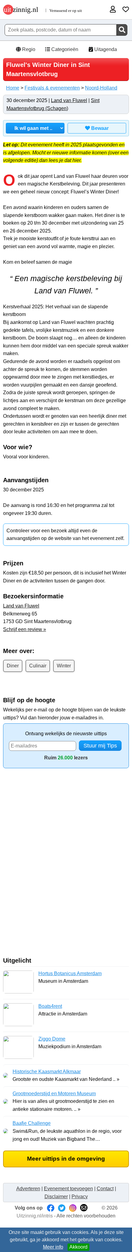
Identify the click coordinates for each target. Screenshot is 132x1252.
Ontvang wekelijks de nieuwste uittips (66, 733)
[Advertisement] (66, 865)
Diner (13, 665)
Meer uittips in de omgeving (66, 1158)
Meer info (53, 1247)
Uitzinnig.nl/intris (35, 1215)
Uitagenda (105, 49)
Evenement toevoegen (68, 1188)
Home (12, 87)
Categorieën (64, 49)
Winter (64, 665)
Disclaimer (56, 1196)
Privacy (80, 1196)
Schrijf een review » (24, 629)
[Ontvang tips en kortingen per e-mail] (83, 1207)
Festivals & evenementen (52, 87)
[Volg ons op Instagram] (72, 1207)
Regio (28, 49)
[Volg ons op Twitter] (61, 1207)
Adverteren (28, 1188)
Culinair (37, 665)
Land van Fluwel (69, 100)
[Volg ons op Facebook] (50, 1207)
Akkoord (78, 1247)
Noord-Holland (101, 87)
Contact (105, 1188)
